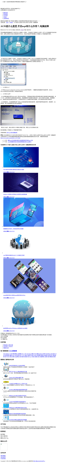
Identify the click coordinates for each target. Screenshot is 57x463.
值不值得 (21, 356)
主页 (7, 22)
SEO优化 (5, 15)
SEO (13, 355)
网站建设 (5, 14)
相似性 (42, 355)
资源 (48, 356)
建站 (8, 355)
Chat (27, 353)
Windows (7, 353)
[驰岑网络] (3, 455)
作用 (11, 132)
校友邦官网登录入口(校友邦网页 (17, 365)
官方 (8, 356)
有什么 (8, 132)
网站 (33, 353)
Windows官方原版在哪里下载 (16, 377)
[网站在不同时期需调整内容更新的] (6, 413)
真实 (39, 356)
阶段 (18, 355)
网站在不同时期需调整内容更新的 (17, 413)
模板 (38, 353)
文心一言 (23, 353)
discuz (30, 353)
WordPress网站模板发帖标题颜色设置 (18, 389)
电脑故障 (15, 132)
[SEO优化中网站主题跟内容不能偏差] (6, 419)
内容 (49, 355)
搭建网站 (42, 356)
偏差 (11, 355)
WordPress (48, 353)
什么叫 (35, 355)
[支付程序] (3, 457)
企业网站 (17, 356)
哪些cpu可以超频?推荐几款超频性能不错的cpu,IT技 (20, 140)
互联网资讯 (6, 18)
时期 (6, 355)
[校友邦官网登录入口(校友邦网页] (6, 365)
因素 (13, 356)
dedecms (41, 353)
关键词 (29, 355)
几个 (23, 355)
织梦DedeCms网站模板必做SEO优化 (18, 407)
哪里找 (51, 356)
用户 (51, 355)
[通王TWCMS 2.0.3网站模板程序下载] (6, 371)
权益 (26, 355)
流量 (46, 356)
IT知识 (5, 17)
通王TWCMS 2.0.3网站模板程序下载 (18, 371)
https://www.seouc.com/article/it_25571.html (10, 138)
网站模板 (15, 353)
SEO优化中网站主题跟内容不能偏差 (18, 419)
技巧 (6, 356)
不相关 (33, 356)
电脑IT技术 (6, 347)
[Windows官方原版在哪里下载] (6, 377)
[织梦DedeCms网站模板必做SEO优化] (6, 407)
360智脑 (19, 353)
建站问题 (11, 345)
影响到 (45, 355)
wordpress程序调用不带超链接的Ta (17, 401)
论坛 (35, 353)
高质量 (38, 355)
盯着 (32, 355)
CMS (11, 353)
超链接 (26, 356)
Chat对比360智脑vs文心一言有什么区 (18, 383)
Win (4, 353)
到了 (21, 355)
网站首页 (5, 12)
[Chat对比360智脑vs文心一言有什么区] (6, 383)
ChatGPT (10, 346)
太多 (16, 355)
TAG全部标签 (13, 351)
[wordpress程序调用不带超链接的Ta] (6, 401)
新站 (11, 356)
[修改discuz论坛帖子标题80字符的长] (6, 395)
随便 (54, 356)
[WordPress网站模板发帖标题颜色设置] (6, 389)
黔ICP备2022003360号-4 (39, 461)
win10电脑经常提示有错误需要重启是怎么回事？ (20, 141)
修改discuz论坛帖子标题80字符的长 (17, 395)
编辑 (36, 356)
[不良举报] (3, 458)
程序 (44, 353)
